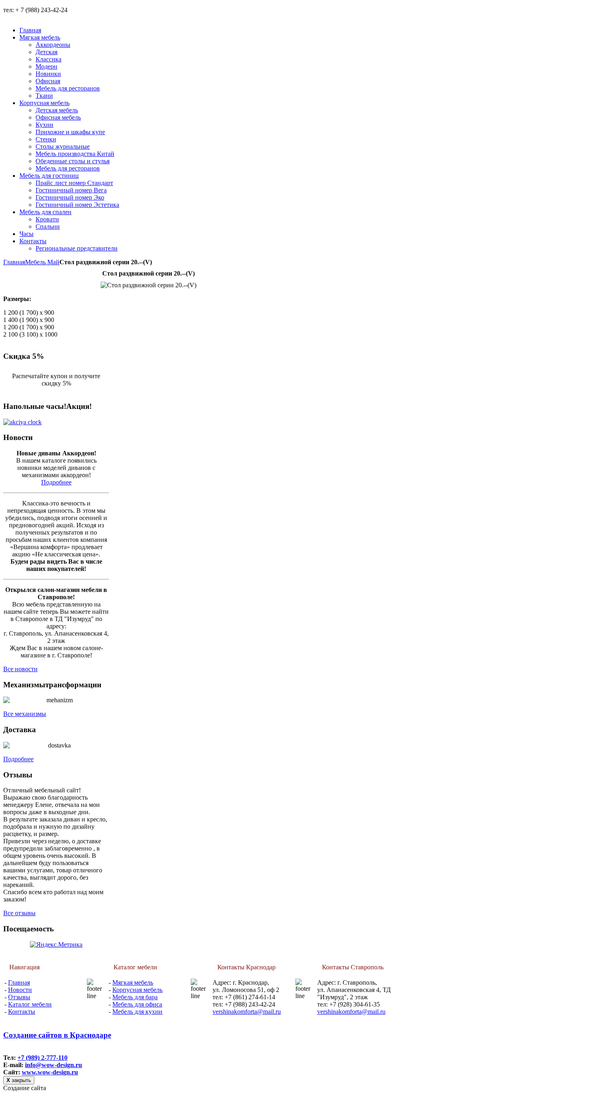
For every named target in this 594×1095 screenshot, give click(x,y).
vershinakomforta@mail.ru (247, 1011)
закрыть (18, 1080)
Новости (20, 989)
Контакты (21, 1011)
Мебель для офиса (137, 1004)
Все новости (20, 668)
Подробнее (56, 482)
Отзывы (19, 997)
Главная (14, 262)
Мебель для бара (135, 997)
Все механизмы (24, 713)
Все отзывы (19, 913)
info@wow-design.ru (53, 1064)
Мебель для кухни (137, 1011)
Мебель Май (42, 262)
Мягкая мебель (132, 982)
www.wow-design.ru (50, 1072)
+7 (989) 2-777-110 (42, 1057)
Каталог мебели (30, 1004)
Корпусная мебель (137, 989)
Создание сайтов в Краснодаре (57, 1035)
